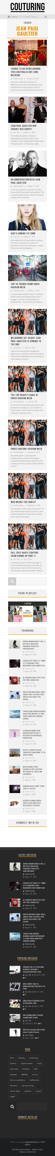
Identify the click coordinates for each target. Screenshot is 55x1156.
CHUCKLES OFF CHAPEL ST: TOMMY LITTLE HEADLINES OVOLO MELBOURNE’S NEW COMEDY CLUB (34, 663)
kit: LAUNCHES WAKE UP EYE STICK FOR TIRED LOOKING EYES (34, 678)
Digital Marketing (31, 1142)
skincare (13, 1085)
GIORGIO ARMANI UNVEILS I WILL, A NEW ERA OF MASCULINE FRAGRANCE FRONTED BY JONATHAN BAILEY (34, 645)
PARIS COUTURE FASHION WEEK (26, 448)
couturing (33, 1058)
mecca (35, 1074)
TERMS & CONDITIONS (27, 1152)
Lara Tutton (29, 1035)
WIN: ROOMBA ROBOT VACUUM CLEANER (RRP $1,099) (33, 1016)
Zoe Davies (17, 348)
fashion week (27, 1063)
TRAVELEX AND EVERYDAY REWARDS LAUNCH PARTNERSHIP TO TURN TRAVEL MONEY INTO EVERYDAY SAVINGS (34, 715)
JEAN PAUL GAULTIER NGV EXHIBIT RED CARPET (23, 127)
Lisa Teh (16, 132)
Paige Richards (18, 291)
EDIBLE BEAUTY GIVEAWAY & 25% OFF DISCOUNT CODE (33, 1002)
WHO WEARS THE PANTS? (23, 502)
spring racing (28, 1085)
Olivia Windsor (18, 401)
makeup (13, 1074)
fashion (13, 1063)
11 (25, 978)
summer (28, 1091)
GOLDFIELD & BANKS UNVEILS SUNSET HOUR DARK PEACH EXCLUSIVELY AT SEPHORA (32, 803)
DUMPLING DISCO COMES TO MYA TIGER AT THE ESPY (33, 787)
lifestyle (26, 1069)
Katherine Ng (18, 78)
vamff (12, 1097)
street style (15, 1091)
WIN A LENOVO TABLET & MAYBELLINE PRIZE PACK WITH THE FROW (34, 986)
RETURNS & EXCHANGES (21, 1149)
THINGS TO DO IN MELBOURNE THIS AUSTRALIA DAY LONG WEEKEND (26, 72)
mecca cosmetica (17, 1080)
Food (39, 1063)
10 (41, 1023)
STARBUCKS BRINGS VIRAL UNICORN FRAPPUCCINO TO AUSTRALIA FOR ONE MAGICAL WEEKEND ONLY (32, 734)
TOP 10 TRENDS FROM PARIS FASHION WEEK (25, 285)
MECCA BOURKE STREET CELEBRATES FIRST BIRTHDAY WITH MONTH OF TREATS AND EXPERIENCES (32, 770)
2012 (12, 1058)
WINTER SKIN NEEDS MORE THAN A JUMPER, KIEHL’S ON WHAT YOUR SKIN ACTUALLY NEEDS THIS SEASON (34, 695)
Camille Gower (18, 452)
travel (38, 1091)
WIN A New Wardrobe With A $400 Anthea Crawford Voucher (34, 1030)
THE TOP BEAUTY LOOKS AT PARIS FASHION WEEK (24, 396)
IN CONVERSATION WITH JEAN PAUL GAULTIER (25, 181)
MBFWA (24, 1074)
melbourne (34, 1080)
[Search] (46, 16)
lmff (36, 1069)
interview (14, 1069)
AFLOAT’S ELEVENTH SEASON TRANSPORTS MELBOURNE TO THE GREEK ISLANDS (34, 752)
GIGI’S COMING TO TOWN (23, 233)
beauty (22, 1058)
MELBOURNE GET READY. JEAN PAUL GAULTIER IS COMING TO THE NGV (26, 341)
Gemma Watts (18, 186)
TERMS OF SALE (37, 1149)
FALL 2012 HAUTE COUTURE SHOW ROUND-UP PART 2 (25, 554)
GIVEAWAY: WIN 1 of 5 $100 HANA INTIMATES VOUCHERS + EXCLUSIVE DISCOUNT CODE (33, 969)
